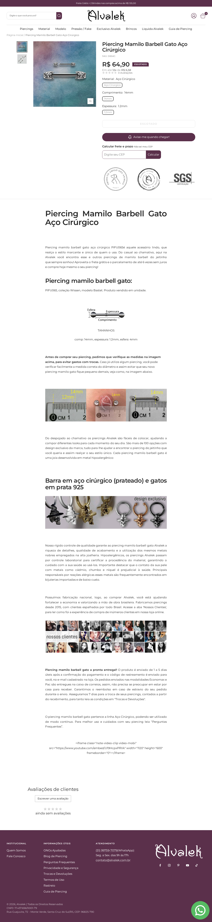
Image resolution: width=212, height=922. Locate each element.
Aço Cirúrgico (112, 85)
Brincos (131, 29)
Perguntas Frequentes (59, 862)
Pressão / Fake (81, 29)
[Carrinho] (202, 15)
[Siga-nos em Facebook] (160, 865)
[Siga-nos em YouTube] (187, 865)
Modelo (60, 29)
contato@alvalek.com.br (113, 860)
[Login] (193, 15)
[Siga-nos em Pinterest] (178, 865)
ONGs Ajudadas (55, 850)
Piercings (26, 29)
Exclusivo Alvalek (109, 29)
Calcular (153, 154)
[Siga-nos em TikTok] (196, 865)
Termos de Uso (54, 879)
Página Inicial (15, 35)
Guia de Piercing (180, 29)
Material (44, 29)
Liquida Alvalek (152, 29)
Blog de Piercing (55, 856)
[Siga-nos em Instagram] (169, 865)
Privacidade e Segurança (61, 868)
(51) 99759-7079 (106, 850)
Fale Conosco (16, 856)
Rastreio (49, 885)
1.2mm (108, 112)
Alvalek (21, 904)
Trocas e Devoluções (58, 873)
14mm (108, 98)
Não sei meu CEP (143, 146)
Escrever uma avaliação (53, 798)
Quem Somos (16, 850)
